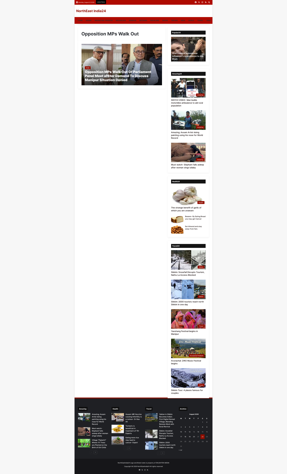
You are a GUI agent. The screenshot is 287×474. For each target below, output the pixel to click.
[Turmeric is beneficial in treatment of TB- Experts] (118, 429)
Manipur (132, 20)
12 (189, 432)
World (191, 20)
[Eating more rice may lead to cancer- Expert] (118, 440)
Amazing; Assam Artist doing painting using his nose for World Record (187, 135)
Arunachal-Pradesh (104, 20)
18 (185, 437)
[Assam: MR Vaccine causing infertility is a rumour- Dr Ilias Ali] (118, 417)
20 (194, 437)
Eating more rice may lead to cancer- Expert (132, 440)
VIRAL (208, 20)
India (183, 20)
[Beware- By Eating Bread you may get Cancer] (177, 219)
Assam (88, 20)
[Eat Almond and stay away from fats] (177, 229)
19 (189, 437)
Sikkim (165, 20)
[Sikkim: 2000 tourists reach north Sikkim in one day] (151, 445)
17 (181, 437)
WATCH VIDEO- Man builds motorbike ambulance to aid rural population (187, 103)
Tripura (174, 20)
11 (185, 432)
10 (181, 432)
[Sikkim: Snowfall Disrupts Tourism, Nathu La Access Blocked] (151, 434)
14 (198, 432)
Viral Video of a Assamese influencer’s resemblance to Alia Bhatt (187, 56)
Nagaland (154, 20)
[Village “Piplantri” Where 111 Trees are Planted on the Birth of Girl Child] (84, 443)
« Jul (180, 450)
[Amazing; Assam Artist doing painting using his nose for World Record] (84, 417)
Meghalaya (121, 20)
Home (80, 20)
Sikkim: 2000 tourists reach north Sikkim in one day (167, 445)
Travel (200, 20)
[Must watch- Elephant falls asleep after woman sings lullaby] (84, 431)
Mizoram (143, 20)
